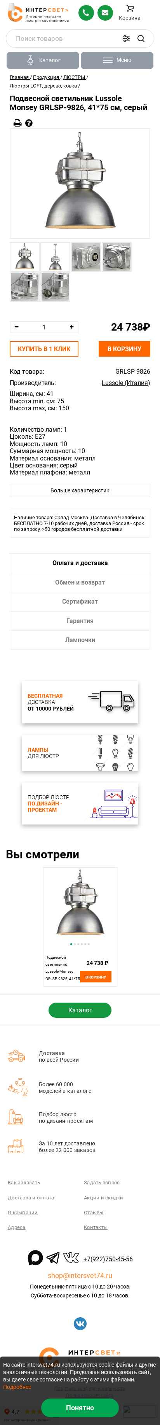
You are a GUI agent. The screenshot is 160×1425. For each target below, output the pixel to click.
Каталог (80, 1010)
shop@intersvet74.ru (80, 1275)
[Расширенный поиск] (126, 38)
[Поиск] (141, 38)
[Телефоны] (86, 13)
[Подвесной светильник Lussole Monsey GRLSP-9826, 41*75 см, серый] (80, 183)
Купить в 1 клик (44, 349)
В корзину (124, 349)
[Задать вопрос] (29, 123)
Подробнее (17, 1387)
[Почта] (105, 13)
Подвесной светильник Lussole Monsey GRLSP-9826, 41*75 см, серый (62, 971)
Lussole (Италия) (126, 383)
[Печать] (17, 123)
